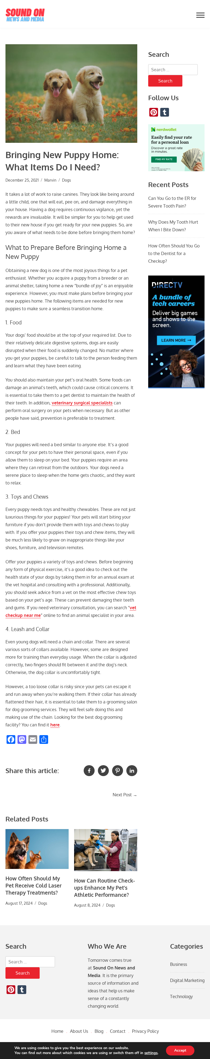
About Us (79, 1031)
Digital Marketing (187, 980)
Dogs (66, 180)
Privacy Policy (145, 1031)
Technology (181, 996)
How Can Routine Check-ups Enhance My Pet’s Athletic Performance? (104, 887)
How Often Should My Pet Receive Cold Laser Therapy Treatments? (33, 885)
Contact (118, 1031)
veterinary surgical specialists (82, 403)
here (55, 724)
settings (151, 1053)
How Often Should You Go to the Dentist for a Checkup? (174, 253)
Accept (180, 1050)
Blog (99, 1031)
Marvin (50, 180)
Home (57, 1031)
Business (178, 964)
